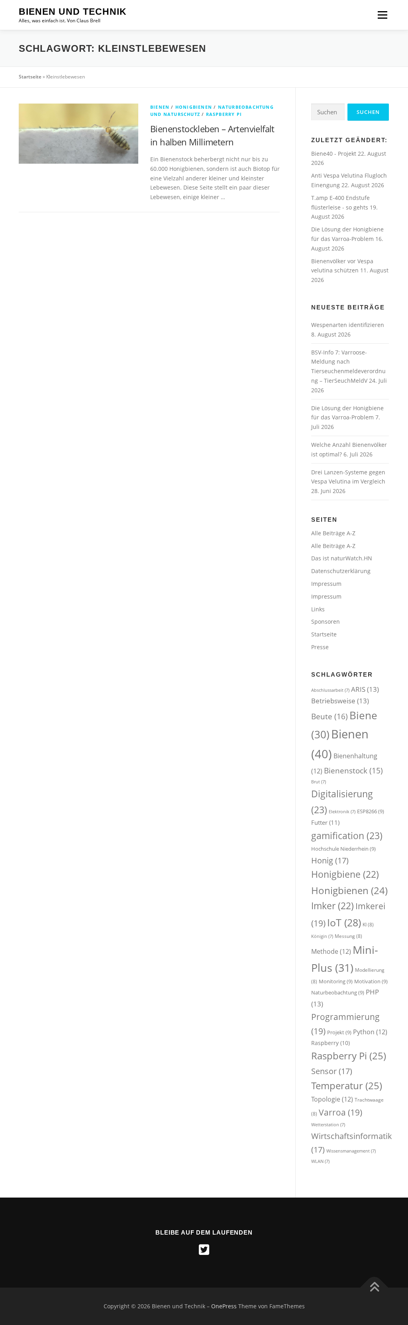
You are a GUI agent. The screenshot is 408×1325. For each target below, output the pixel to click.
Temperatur (346, 1085)
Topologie (332, 1099)
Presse (320, 647)
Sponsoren (325, 621)
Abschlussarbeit (330, 690)
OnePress (224, 1306)
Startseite (30, 76)
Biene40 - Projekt (334, 153)
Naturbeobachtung (337, 992)
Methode (331, 951)
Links (318, 609)
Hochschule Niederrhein (343, 848)
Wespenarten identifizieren (347, 325)
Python (370, 1032)
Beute (329, 716)
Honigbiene (345, 874)
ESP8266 (370, 811)
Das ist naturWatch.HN (341, 558)
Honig (330, 860)
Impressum (326, 583)
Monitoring (336, 981)
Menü (382, 15)
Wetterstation (328, 1124)
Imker (332, 906)
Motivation (371, 981)
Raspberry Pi (224, 114)
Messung (348, 936)
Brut (318, 782)
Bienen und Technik (73, 11)
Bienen (159, 107)
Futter (325, 822)
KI (368, 924)
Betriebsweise (340, 700)
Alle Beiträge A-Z (333, 533)
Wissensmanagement (351, 1151)
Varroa (340, 1112)
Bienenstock (353, 770)
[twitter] (204, 1250)
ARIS (365, 689)
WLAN (320, 1161)
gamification (346, 835)
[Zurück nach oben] (374, 1288)
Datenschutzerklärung (341, 571)
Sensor (331, 1070)
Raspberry (330, 1043)
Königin (322, 936)
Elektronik (342, 811)
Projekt (339, 1032)
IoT (344, 922)
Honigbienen (193, 107)
